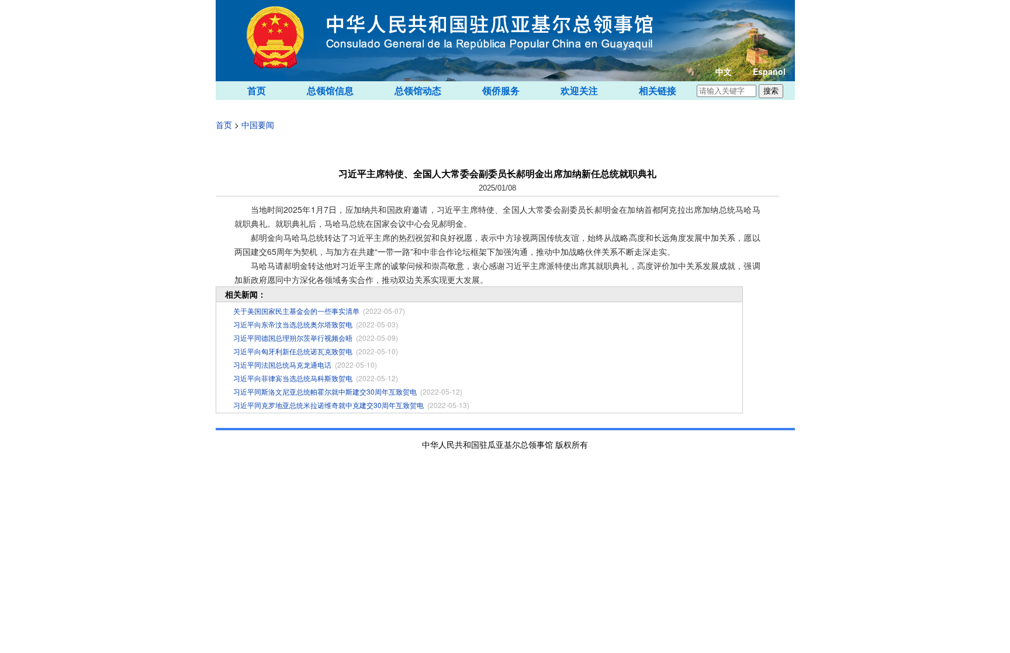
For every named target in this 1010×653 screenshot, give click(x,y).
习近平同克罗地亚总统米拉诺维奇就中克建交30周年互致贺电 (328, 405)
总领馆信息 (330, 90)
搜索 (771, 91)
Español (769, 71)
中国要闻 (257, 124)
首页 (256, 90)
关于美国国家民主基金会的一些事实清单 (296, 311)
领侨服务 (501, 90)
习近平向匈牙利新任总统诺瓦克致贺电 (292, 351)
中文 (723, 71)
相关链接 (657, 90)
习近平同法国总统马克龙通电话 (282, 364)
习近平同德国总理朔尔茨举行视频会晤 (292, 338)
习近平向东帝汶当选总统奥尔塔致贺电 (292, 324)
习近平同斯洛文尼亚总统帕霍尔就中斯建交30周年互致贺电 (325, 391)
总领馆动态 (418, 90)
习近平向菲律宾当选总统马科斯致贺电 (292, 378)
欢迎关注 (579, 90)
